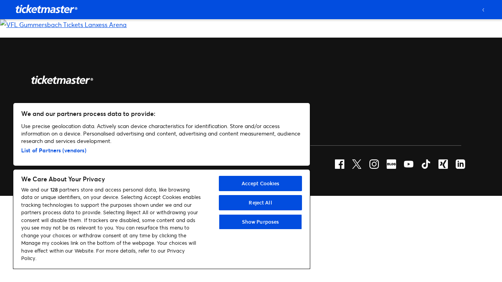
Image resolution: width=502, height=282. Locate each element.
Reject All (260, 202)
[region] (162, 185)
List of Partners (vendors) (53, 150)
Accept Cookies (261, 183)
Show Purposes (260, 221)
